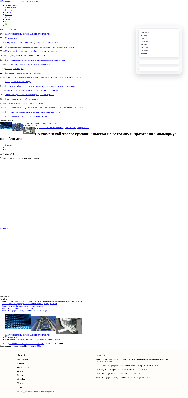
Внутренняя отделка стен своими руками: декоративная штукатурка (35, 60)
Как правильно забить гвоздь (18, 82)
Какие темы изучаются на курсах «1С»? (19, 308)
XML (39, 346)
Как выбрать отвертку (14, 68)
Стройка (9, 10)
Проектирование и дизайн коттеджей (21, 99)
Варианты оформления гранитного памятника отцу (24, 310)
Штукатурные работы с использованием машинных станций (31, 90)
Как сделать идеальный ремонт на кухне (23, 73)
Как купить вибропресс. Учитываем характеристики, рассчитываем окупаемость (40, 86)
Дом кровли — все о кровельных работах (26, 344)
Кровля (8, 15)
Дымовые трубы (12, 38)
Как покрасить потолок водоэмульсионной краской (27, 64)
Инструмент (10, 8)
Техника (8, 19)
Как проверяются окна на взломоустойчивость (25, 55)
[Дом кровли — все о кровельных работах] (19, 1)
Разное (8, 21)
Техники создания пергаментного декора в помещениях (29, 95)
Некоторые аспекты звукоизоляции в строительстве (27, 34)
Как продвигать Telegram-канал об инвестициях (26, 116)
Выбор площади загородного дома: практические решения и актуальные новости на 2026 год (46, 108)
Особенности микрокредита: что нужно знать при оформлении (32, 112)
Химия (8, 12)
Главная (8, 145)
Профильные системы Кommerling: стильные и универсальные (32, 42)
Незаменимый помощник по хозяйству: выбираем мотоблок (31, 51)
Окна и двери (11, 5)
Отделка (8, 17)
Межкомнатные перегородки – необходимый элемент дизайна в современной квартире (43, 77)
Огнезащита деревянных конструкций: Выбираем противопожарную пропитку (40, 47)
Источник (4, 228)
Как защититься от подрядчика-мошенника (24, 103)
